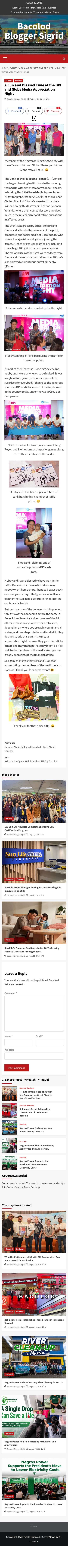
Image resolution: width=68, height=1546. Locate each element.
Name (8, 1036)
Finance (18, 80)
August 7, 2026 (34, 1449)
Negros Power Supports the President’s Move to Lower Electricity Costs (34, 1164)
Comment (10, 993)
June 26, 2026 (34, 895)
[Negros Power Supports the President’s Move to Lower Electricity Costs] (9, 1162)
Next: (31, 759)
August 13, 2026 (35, 1386)
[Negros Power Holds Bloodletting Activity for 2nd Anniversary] (9, 1144)
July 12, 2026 (34, 834)
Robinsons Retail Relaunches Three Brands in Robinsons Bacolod (34, 1112)
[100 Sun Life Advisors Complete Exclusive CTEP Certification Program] (34, 801)
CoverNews (48, 1536)
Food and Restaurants (21, 12)
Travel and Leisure (42, 12)
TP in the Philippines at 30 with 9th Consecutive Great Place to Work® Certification (35, 1095)
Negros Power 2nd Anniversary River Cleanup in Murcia (35, 1130)
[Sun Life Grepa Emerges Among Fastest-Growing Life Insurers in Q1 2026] (34, 862)
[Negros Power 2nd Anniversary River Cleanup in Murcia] (9, 1127)
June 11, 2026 (34, 956)
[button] (5, 58)
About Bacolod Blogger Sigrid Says (29, 7)
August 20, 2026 (35, 1264)
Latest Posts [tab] (13, 1080)
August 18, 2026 (35, 1327)
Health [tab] (31, 1080)
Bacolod (22, 1088)
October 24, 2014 (37, 99)
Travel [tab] (44, 1080)
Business (51, 7)
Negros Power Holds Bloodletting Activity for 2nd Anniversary (36, 1147)
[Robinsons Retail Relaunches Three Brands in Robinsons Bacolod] (9, 1110)
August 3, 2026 (34, 1511)
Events (56, 12)
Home (34, 1525)
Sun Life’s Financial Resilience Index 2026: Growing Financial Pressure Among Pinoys (32, 949)
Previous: (29, 747)
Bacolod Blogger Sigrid (34, 31)
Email (39, 1036)
